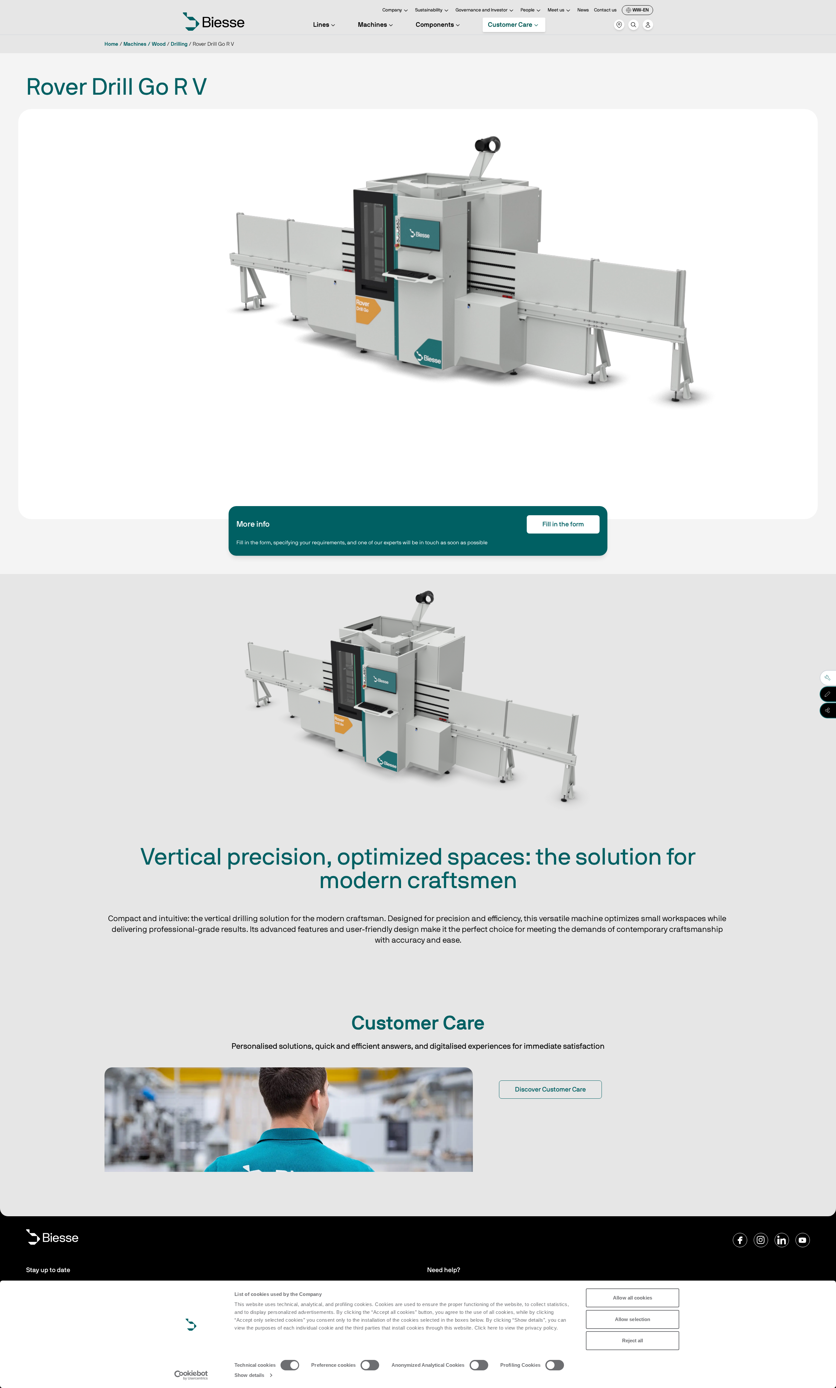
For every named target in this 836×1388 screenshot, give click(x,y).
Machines (372, 25)
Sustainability (428, 10)
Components (435, 25)
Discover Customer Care (550, 1089)
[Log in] (648, 25)
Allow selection (633, 1319)
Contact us (605, 10)
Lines (321, 25)
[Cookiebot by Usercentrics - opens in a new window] (191, 1375)
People (528, 10)
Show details (249, 1375)
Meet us (556, 10)
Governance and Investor (481, 10)
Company (392, 10)
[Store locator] (619, 25)
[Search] (633, 25)
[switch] (370, 1365)
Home (111, 44)
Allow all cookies (632, 1297)
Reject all (632, 1340)
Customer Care (510, 25)
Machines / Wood (144, 44)
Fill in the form (563, 524)
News (583, 10)
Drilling (179, 44)
